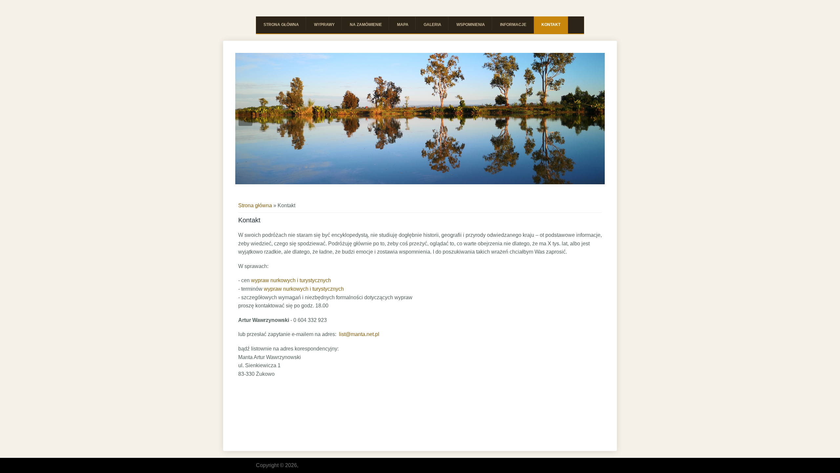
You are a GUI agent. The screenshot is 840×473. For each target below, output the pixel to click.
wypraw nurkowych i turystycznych (291, 280)
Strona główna (281, 24)
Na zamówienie (366, 24)
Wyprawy (324, 24)
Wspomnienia (470, 24)
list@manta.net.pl (359, 334)
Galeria (432, 24)
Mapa (403, 24)
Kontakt (550, 24)
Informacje (513, 24)
